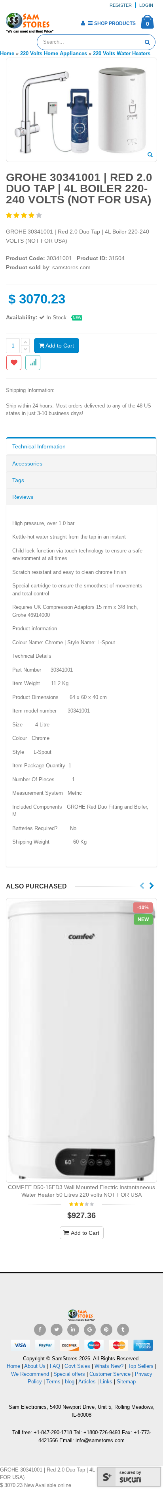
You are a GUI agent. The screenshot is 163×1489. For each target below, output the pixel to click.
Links (106, 1382)
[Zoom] (150, 155)
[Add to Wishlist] (13, 362)
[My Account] (83, 23)
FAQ (55, 1366)
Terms (54, 1382)
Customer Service (110, 1374)
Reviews (22, 497)
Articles (87, 1382)
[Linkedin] (73, 1330)
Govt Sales (77, 1366)
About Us (34, 1366)
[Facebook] (40, 1330)
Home (13, 1366)
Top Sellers (141, 1366)
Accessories (27, 463)
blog (69, 1382)
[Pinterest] (106, 1330)
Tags (18, 480)
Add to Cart (59, 345)
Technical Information (39, 446)
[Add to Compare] (32, 362)
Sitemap (126, 1382)
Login (146, 5)
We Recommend (30, 1374)
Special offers (69, 1374)
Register (121, 5)
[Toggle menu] (62, 21)
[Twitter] (57, 1330)
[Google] (90, 1330)
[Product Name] (81, 1040)
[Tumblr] (123, 1330)
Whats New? (109, 1366)
